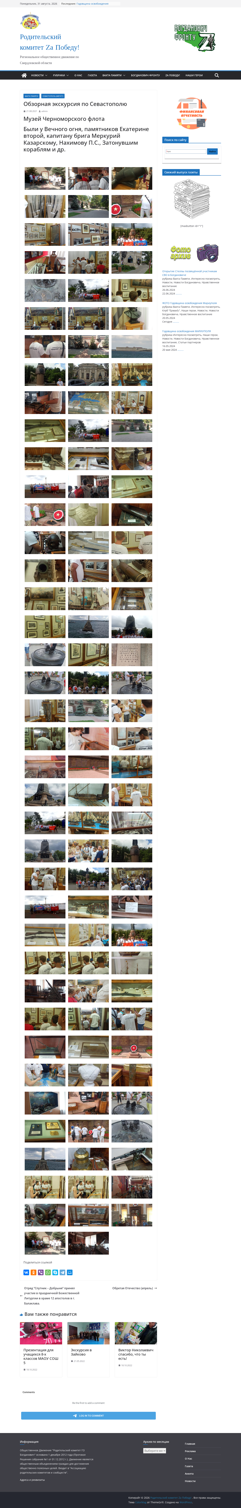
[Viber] (41, 1272)
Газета (92, 75)
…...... (179, 293)
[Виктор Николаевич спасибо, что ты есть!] (136, 1325)
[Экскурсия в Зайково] (88, 1325)
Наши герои (194, 75)
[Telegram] (62, 1272)
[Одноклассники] (33, 1272)
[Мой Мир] (70, 1272)
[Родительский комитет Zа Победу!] (24, 75)
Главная (190, 1443)
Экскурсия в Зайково (81, 1352)
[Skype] (55, 1272)
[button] (45, 75)
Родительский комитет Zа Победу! (49, 42)
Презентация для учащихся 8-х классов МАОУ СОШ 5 (40, 1356)
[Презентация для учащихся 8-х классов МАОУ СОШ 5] (41, 1325)
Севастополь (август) (53, 96)
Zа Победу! (172, 75)
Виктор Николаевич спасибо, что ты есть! (135, 1354)
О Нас (78, 75)
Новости (37, 75)
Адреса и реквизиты (32, 1479)
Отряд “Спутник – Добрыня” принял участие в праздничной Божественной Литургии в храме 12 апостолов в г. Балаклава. (51, 1295)
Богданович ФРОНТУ (145, 75)
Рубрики (59, 75)
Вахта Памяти (112, 75)
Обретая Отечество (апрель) (132, 1288)
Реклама (190, 1451)
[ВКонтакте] (26, 1272)
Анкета (189, 1473)
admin (44, 111)
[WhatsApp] (48, 1272)
